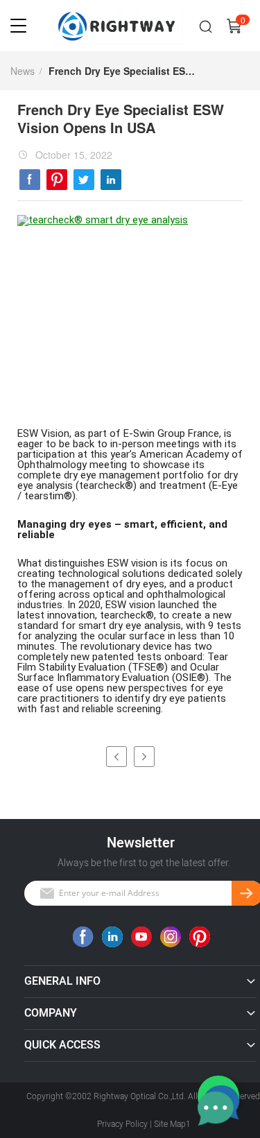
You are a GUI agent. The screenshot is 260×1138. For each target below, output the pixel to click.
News (22, 71)
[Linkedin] (110, 179)
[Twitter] (83, 179)
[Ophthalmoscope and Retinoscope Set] (116, 756)
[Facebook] (29, 179)
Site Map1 (172, 1124)
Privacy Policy (122, 1124)
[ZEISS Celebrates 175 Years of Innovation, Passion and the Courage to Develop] (144, 756)
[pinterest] (56, 179)
